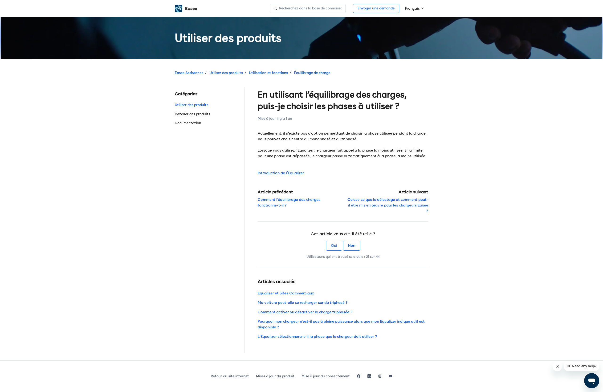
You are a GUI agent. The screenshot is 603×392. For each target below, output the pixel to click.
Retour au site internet (230, 376)
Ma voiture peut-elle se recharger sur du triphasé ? (303, 302)
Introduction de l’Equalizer (281, 173)
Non (351, 245)
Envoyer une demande (376, 8)
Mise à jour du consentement (326, 376)
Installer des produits (192, 114)
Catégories (186, 93)
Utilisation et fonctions (268, 73)
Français (413, 8)
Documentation (188, 123)
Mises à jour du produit (275, 376)
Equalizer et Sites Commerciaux (286, 293)
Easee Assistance (189, 73)
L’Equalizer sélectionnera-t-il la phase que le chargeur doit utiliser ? (317, 336)
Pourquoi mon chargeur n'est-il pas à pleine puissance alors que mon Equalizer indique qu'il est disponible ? (341, 324)
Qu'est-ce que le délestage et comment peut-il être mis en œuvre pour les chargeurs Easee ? (387, 205)
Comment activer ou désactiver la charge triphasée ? (305, 312)
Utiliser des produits (226, 73)
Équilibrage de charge (312, 73)
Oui (334, 245)
